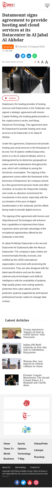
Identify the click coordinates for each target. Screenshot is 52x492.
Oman (7, 443)
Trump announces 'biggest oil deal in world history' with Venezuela (34, 333)
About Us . (6, 467)
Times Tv (9, 448)
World (7, 453)
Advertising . (20, 467)
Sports (21, 443)
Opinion (22, 448)
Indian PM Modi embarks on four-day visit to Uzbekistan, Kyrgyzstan (35, 348)
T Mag (21, 459)
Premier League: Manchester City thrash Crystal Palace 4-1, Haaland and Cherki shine (36, 380)
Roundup (7, 46)
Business (9, 459)
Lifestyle (38, 450)
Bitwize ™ (6, 476)
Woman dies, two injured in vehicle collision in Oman (33, 364)
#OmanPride (41, 443)
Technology (24, 453)
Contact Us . (35, 467)
